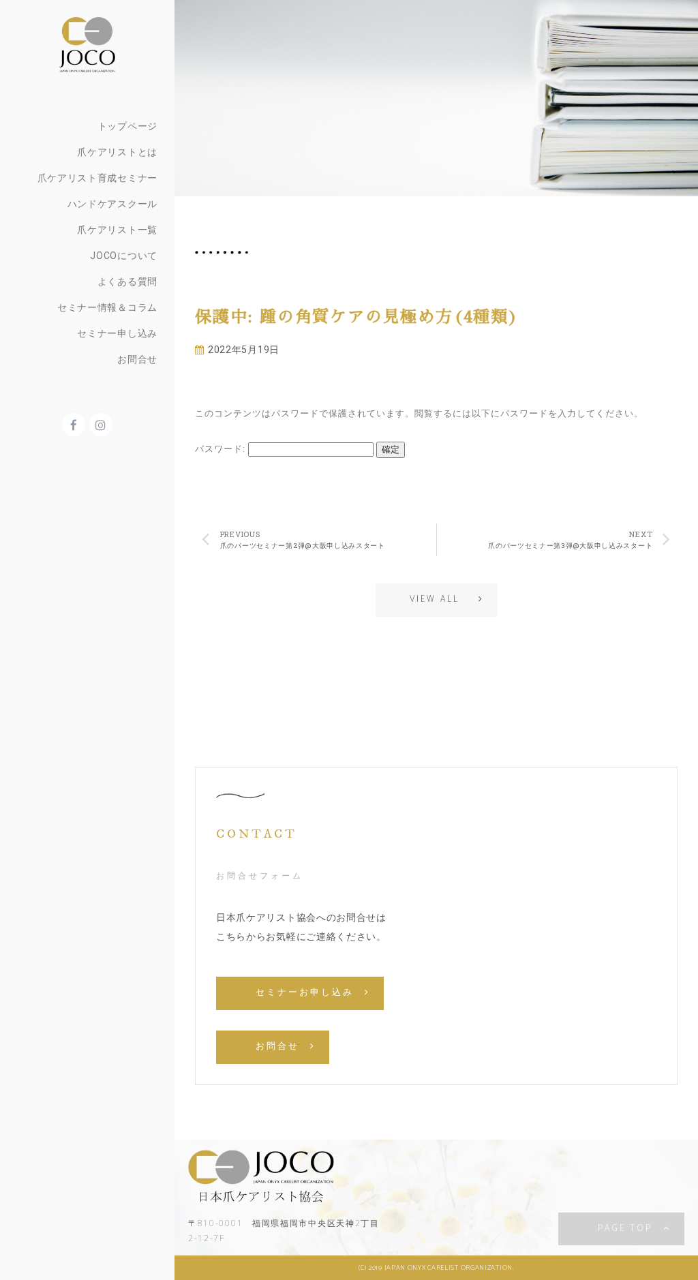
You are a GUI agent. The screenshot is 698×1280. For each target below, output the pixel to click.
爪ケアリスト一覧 (117, 229)
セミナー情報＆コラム (107, 307)
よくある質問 (127, 281)
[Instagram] (100, 424)
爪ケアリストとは (117, 152)
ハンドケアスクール (112, 203)
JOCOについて (123, 255)
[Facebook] (73, 424)
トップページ (127, 126)
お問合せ (137, 359)
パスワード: (221, 449)
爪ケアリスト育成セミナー (97, 177)
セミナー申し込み (117, 333)
